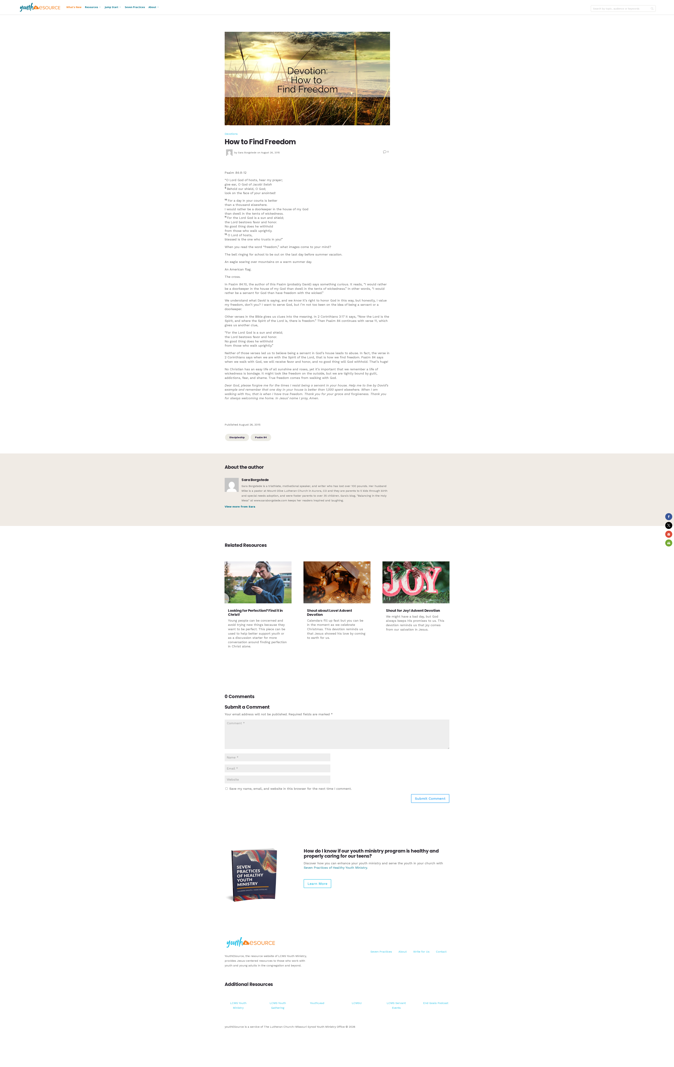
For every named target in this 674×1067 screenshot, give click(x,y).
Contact (441, 951)
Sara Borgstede (247, 152)
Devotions (231, 133)
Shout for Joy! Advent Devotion (413, 610)
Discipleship (237, 437)
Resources (93, 7)
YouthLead (317, 1003)
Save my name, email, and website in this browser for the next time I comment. (290, 788)
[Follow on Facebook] (432, 938)
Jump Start (113, 7)
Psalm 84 (261, 437)
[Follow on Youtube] (446, 938)
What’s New (73, 7)
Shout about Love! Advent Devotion (329, 612)
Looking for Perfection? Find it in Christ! (255, 612)
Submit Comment (430, 798)
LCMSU (357, 1003)
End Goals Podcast (435, 1003)
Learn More (317, 884)
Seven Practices (135, 7)
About (153, 7)
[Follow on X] (439, 938)
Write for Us (421, 951)
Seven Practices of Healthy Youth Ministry (335, 867)
